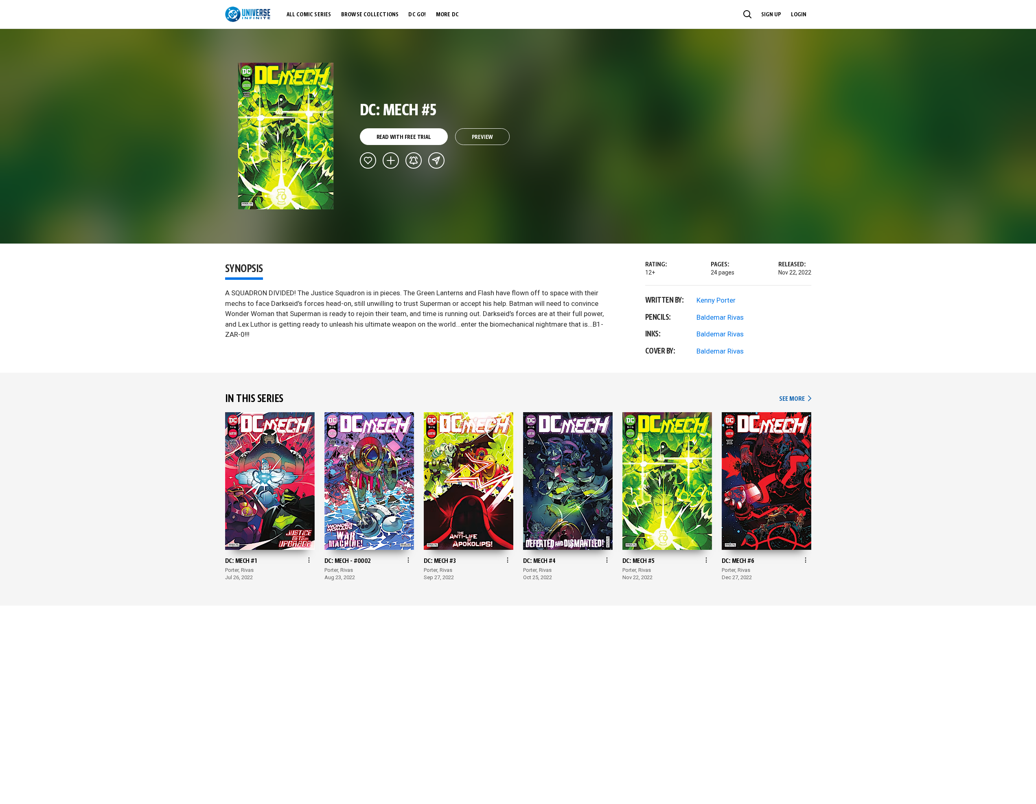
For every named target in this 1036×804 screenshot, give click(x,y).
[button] (747, 14)
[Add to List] (391, 160)
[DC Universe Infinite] (247, 14)
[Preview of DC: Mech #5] (286, 136)
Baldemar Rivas (720, 317)
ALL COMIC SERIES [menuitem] (309, 14)
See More (795, 399)
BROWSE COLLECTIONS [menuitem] (370, 14)
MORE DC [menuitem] (447, 14)
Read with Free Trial (404, 137)
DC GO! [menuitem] (417, 14)
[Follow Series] (413, 160)
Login (798, 14)
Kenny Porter (716, 300)
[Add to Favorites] (368, 160)
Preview (482, 137)
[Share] (436, 160)
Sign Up (771, 14)
